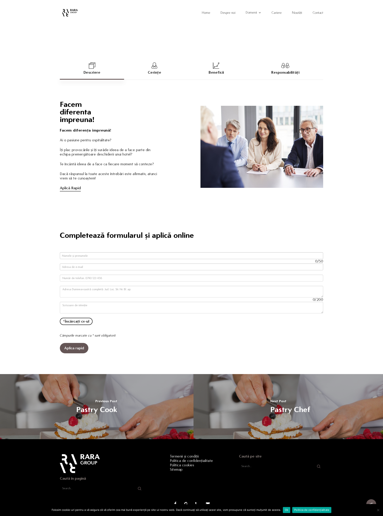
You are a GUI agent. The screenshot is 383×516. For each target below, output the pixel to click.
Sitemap (176, 469)
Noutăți (297, 12)
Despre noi (228, 12)
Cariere (276, 12)
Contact (318, 12)
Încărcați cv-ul (76, 321)
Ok (286, 509)
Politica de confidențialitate (191, 461)
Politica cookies (182, 465)
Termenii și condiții (184, 456)
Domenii (251, 12)
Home (206, 12)
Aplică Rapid (70, 188)
